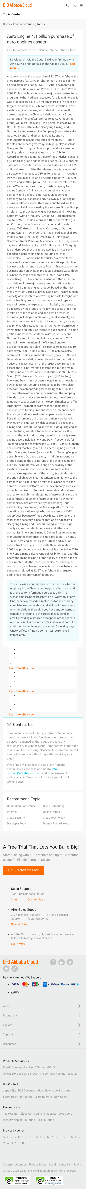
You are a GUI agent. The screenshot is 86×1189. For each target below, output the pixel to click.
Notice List (65, 1164)
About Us (21, 1164)
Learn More (16, 668)
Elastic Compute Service (18, 1067)
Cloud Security (16, 817)
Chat (14, 899)
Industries (50, 1113)
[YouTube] (6, 968)
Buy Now (28, 668)
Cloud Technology (54, 817)
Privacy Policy (37, 1164)
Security (72, 1073)
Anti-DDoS (48, 1067)
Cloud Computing (54, 806)
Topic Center (10, 1113)
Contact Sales (36, 899)
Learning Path (43, 1096)
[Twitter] (70, 962)
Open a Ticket (19, 924)
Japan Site (9, 1090)
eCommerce (40, 1073)
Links (77, 1164)
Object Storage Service (17, 1073)
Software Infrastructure (17, 1096)
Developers (65, 1113)
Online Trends (51, 811)
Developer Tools (16, 823)
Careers (8, 1164)
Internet (12, 811)
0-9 (24, 1143)
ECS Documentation (30, 1090)
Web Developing (13, 1119)
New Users (60, 1096)
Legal (52, 1164)
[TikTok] (14, 968)
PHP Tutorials (45, 1119)
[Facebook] (53, 962)
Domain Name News (55, 823)
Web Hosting (57, 1073)
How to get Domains (57, 1090)
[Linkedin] (61, 962)
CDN (37, 1067)
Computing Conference (21, 806)
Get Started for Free (23, 870)
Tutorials (30, 1119)
